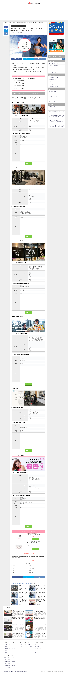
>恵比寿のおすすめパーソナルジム (9, 665)
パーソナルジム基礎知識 (53, 96)
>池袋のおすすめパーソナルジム (9, 657)
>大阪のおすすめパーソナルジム (9, 646)
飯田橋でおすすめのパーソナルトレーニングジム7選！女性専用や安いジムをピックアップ (56, 108)
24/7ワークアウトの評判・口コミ (54, 63)
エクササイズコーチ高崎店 (19, 80)
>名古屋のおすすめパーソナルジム (9, 648)
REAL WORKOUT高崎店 (19, 83)
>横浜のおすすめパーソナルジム (9, 652)
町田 (40, 556)
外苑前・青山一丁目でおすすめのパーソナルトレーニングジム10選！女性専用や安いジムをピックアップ (56, 121)
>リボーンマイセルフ (38, 648)
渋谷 (20, 556)
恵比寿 (22, 556)
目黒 (27, 556)
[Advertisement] (34, 12)
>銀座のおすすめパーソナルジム (9, 667)
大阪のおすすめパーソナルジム (53, 79)
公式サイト (28, 163)
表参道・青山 (33, 556)
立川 (29, 556)
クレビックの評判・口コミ (53, 72)
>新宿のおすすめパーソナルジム (9, 659)
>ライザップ (37, 652)
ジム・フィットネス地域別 (53, 101)
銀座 (25, 556)
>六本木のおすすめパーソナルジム (9, 661)
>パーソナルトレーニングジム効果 (24, 644)
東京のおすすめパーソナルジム (53, 77)
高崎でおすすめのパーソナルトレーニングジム (24, 78)
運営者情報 (26, 671)
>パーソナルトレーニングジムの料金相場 (25, 646)
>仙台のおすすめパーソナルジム (9, 650)
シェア (6, 27)
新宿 (17, 556)
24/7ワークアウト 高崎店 (19, 85)
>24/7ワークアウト (38, 644)
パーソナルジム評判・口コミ (54, 91)
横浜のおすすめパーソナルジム (53, 86)
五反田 (13, 557)
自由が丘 (16, 557)
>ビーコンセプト (37, 646)
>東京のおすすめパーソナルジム (9, 644)
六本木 (15, 556)
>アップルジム (37, 650)
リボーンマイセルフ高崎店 (19, 88)
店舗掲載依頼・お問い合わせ (8, 671)
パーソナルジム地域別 (16, 583)
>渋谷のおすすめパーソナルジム (9, 663)
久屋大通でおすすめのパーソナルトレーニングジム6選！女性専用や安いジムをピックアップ (56, 116)
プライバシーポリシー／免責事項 (18, 671)
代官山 (42, 556)
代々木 (19, 557)
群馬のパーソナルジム (26, 583)
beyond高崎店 (17, 82)
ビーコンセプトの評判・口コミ (53, 65)
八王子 (37, 556)
